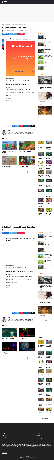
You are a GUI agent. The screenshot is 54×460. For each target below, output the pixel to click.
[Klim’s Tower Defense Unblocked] (49, 162)
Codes (30, 2)
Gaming (23, 2)
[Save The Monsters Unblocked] (49, 190)
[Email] (3, 49)
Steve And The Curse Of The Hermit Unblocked (9, 152)
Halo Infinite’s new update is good (47, 50)
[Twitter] (3, 42)
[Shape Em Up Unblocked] (27, 332)
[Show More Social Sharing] (26, 34)
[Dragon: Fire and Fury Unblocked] (49, 200)
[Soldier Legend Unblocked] (49, 210)
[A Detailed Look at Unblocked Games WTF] (41, 68)
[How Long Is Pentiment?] (45, 110)
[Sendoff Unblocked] (41, 154)
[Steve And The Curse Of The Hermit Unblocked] (9, 145)
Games (27, 2)
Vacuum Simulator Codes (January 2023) (48, 56)
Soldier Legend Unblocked (48, 214)
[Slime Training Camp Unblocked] (27, 145)
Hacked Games (14, 2)
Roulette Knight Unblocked (41, 194)
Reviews (33, 2)
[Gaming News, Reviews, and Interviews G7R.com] (4, 2)
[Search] (51, 2)
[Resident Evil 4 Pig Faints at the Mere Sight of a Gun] (41, 44)
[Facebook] (3, 40)
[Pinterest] (3, 47)
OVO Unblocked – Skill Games (41, 146)
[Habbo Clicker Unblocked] (27, 160)
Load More (44, 418)
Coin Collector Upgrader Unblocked (40, 167)
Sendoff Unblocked (40, 157)
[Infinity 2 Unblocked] (27, 346)
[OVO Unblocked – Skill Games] (41, 143)
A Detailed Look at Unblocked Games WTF (47, 68)
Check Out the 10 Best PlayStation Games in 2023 (48, 37)
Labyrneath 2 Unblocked (48, 157)
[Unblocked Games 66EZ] (41, 62)
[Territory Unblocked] (9, 160)
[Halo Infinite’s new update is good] (41, 51)
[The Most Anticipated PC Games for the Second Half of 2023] (45, 80)
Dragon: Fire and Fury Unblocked (49, 204)
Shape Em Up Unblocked (23, 338)
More (37, 2)
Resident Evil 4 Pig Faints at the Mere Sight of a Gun (47, 44)
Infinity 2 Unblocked (23, 352)
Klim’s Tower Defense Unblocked (48, 167)
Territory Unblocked (6, 166)
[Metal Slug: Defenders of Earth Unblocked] (49, 181)
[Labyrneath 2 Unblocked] (49, 154)
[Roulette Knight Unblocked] (41, 190)
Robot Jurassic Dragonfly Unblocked (40, 205)
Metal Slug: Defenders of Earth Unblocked (49, 185)
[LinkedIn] (3, 45)
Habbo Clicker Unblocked (24, 166)
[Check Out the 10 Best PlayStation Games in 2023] (41, 37)
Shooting (9, 229)
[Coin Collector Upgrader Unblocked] (41, 162)
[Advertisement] (27, 13)
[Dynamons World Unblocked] (41, 210)
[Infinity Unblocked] (9, 346)
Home (10, 2)
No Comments (21, 30)
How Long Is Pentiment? (45, 116)
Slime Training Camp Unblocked (25, 151)
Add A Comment (18, 357)
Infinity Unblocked (5, 352)
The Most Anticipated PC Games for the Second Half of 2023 (46, 87)
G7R (5, 30)
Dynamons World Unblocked (41, 214)
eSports (19, 2)
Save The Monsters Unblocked (48, 195)
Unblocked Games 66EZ (47, 61)
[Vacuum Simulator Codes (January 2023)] (41, 57)
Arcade (8, 30)
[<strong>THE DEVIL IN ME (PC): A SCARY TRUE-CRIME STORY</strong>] (45, 96)
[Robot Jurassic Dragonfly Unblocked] (41, 200)
